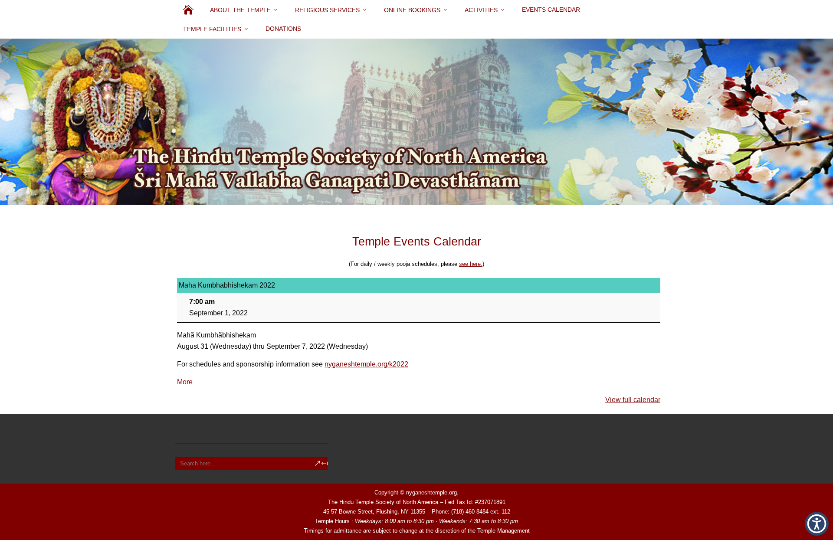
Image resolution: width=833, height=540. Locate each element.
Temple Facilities (212, 29)
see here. (470, 264)
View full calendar (632, 399)
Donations (283, 28)
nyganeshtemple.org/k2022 (366, 364)
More (185, 382)
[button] (817, 524)
